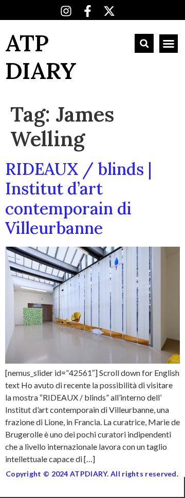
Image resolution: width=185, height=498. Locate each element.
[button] (144, 43)
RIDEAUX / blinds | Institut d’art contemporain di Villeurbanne (78, 198)
